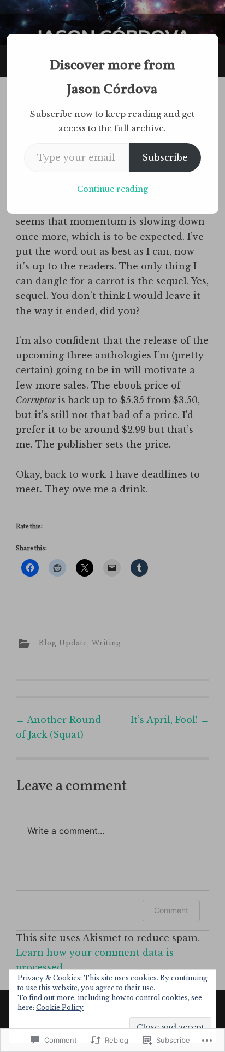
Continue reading (112, 189)
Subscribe (165, 157)
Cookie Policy (60, 1007)
